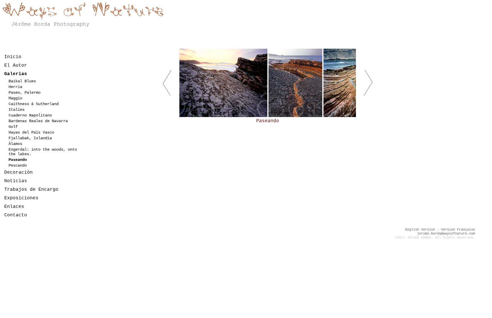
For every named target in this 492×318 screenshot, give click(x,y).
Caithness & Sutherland (34, 104)
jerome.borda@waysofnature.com (446, 234)
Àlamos (15, 143)
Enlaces (14, 206)
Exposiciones (21, 198)
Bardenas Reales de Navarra (38, 121)
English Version (420, 230)
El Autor (15, 65)
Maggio (15, 98)
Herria (15, 87)
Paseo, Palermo (24, 92)
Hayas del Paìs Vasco (31, 132)
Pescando (18, 165)
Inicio (12, 57)
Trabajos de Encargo (31, 189)
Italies (16, 109)
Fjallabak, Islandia (30, 138)
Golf (13, 126)
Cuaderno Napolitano (30, 115)
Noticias (15, 181)
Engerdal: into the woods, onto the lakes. (43, 151)
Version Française (458, 230)
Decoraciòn (18, 172)
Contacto (15, 215)
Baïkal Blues (22, 81)
